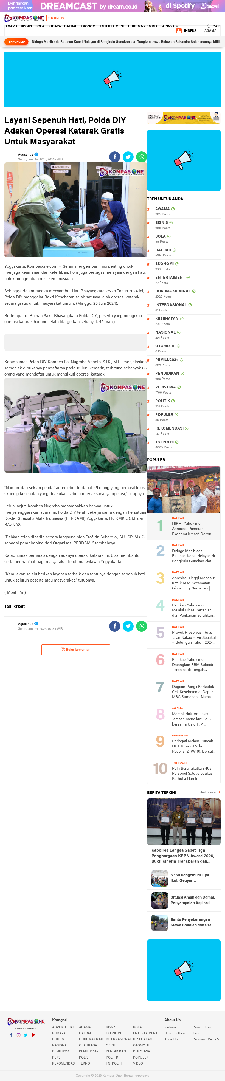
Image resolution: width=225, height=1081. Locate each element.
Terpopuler (16, 41)
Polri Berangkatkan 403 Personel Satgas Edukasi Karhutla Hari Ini (192, 774)
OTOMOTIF (165, 346)
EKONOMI (89, 26)
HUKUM (58, 1039)
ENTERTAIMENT (112, 26)
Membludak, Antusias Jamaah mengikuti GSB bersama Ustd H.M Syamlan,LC (191, 719)
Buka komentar (78, 649)
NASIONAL (165, 333)
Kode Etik (171, 1039)
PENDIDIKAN (167, 374)
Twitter (26, 1042)
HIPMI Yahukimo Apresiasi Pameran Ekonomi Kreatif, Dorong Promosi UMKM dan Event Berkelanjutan (192, 529)
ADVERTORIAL (63, 1027)
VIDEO (138, 1063)
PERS (56, 1057)
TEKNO (84, 1063)
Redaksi (170, 1027)
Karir (196, 1033)
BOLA (39, 26)
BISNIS (26, 26)
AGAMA (11, 26)
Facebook (11, 1042)
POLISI (84, 1057)
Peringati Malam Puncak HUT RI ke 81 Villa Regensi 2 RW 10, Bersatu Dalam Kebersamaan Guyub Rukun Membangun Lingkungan (193, 746)
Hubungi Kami (174, 1033)
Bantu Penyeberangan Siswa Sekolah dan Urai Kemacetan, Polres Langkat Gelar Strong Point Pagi (192, 923)
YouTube (33, 1042)
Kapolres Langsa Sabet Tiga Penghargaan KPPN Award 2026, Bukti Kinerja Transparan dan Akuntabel (182, 856)
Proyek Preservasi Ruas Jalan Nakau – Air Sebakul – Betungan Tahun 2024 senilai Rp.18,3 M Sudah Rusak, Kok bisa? (194, 638)
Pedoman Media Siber (207, 1039)
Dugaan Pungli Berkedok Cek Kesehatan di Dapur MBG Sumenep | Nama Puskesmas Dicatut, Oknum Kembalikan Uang (193, 692)
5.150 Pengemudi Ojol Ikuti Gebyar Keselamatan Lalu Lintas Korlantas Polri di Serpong (192, 878)
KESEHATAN (167, 319)
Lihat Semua (207, 792)
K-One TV (57, 18)
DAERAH (71, 26)
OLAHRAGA (88, 1045)
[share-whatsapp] (141, 156)
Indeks (190, 31)
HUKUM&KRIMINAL (143, 26)
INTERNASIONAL (171, 305)
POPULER (164, 415)
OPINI (110, 1045)
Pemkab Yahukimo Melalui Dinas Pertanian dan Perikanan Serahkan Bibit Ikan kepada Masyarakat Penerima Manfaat (192, 611)
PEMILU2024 (166, 360)
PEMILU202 (60, 1051)
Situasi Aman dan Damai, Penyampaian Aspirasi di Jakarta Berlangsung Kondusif (193, 901)
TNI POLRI (164, 442)
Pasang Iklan (202, 1027)
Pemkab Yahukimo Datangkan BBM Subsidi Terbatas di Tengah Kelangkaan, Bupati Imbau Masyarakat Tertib (193, 665)
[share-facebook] (114, 156)
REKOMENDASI (169, 429)
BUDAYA (54, 26)
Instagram (18, 1042)
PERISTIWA (165, 387)
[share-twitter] (128, 156)
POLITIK (162, 401)
